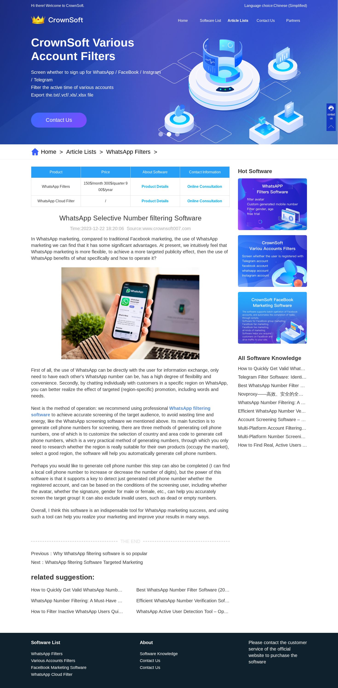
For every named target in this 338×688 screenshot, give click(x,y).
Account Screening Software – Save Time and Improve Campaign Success (272, 419)
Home (183, 21)
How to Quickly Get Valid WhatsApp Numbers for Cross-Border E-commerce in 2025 (77, 589)
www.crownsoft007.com (167, 228)
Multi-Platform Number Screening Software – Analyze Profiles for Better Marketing (272, 436)
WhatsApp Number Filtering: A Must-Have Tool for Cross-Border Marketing (77, 600)
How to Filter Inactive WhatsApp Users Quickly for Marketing (77, 611)
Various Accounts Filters (53, 660)
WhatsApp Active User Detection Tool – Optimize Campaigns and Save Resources (183, 611)
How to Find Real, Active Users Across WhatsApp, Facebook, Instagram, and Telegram (272, 445)
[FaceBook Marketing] (272, 318)
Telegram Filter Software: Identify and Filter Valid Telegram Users (272, 377)
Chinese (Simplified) (290, 6)
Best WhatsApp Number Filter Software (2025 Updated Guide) (183, 589)
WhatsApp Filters (128, 151)
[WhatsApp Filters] (272, 204)
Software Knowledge (159, 653)
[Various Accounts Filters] (272, 261)
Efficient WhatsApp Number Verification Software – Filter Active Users (183, 600)
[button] (160, 134)
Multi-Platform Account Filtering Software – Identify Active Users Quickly (272, 428)
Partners (293, 21)
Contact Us (266, 21)
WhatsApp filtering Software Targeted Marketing (94, 562)
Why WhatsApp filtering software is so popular (100, 553)
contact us (331, 116)
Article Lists (238, 21)
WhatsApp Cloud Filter (51, 674)
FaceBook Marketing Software (58, 667)
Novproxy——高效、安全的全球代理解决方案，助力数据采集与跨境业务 (272, 394)
